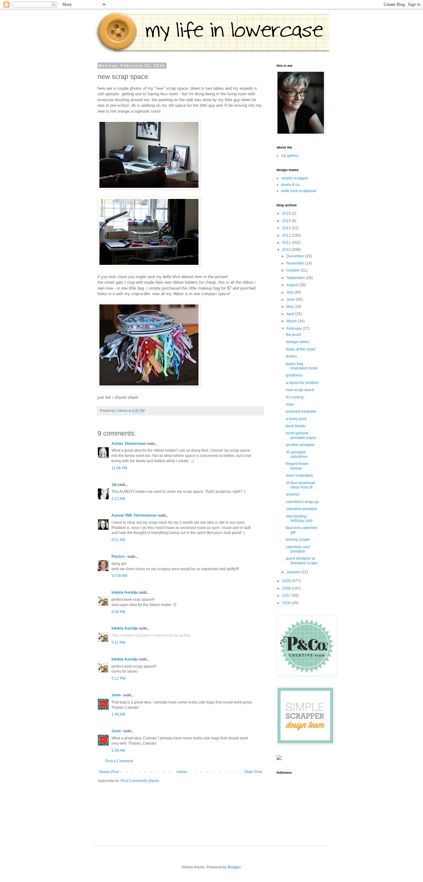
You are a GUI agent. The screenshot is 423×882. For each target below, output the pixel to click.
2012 (287, 235)
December (295, 256)
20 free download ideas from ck (300, 485)
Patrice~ (118, 556)
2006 (287, 603)
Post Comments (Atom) (139, 781)
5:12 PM (118, 678)
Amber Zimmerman (128, 443)
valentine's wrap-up (302, 502)
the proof (293, 335)
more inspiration (299, 475)
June (291, 299)
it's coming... (296, 397)
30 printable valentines (297, 454)
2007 (287, 595)
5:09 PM (118, 612)
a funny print (296, 419)
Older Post (253, 772)
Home (182, 772)
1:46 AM (118, 714)
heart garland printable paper (301, 435)
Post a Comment (119, 761)
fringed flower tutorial (297, 466)
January (293, 572)
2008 (287, 588)
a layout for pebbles (302, 383)
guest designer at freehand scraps (302, 560)
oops (290, 404)
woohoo (292, 494)
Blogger (234, 867)
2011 (287, 242)
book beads (296, 426)
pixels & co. (290, 185)
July (290, 292)
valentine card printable (298, 549)
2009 (287, 581)
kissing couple (298, 539)
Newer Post (109, 772)
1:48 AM (118, 750)
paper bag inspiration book (301, 366)
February (294, 328)
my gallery (290, 155)
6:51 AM (118, 540)
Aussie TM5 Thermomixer (134, 515)
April (290, 314)
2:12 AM (118, 499)
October (293, 270)
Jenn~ (116, 695)
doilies (291, 356)
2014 (287, 221)
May (290, 306)
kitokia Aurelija (124, 592)
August (292, 285)
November (295, 263)
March (292, 321)
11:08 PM (119, 468)
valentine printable (301, 509)
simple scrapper (294, 178)
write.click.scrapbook (298, 191)
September (296, 278)
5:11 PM (118, 642)
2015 (287, 213)
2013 (287, 228)
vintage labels (297, 342)
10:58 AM (119, 576)
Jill (113, 485)
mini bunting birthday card (299, 518)
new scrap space (300, 390)
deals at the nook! (301, 349)
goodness (294, 375)
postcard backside (301, 411)
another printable (300, 445)
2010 (287, 249)
